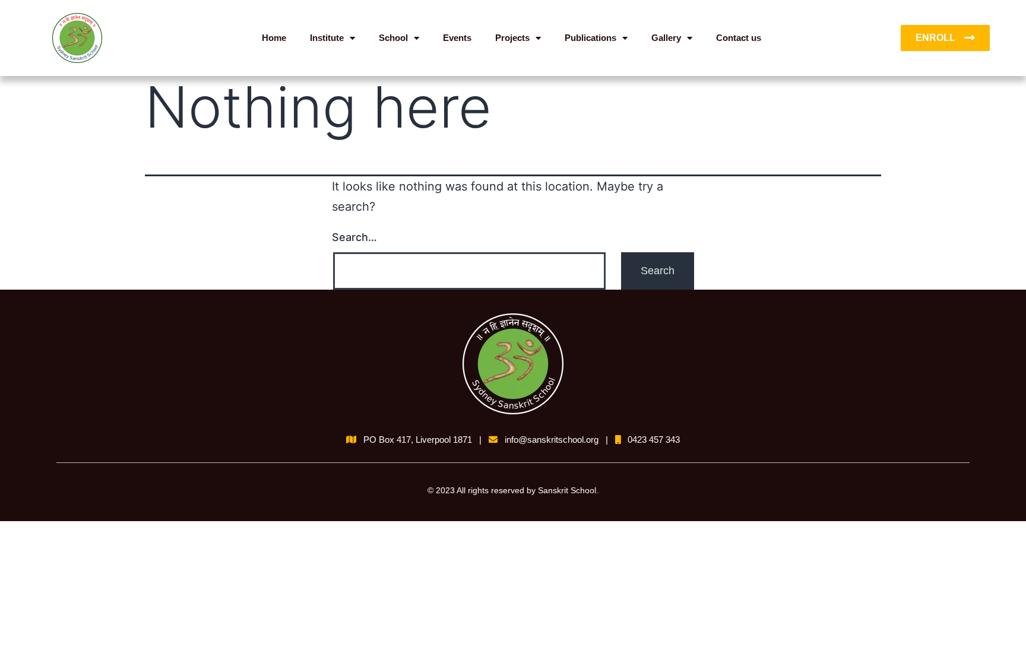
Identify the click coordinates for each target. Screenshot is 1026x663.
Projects (512, 38)
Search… (354, 237)
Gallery (666, 38)
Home (274, 38)
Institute (327, 38)
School (393, 38)
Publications (590, 38)
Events (457, 38)
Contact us (738, 38)
